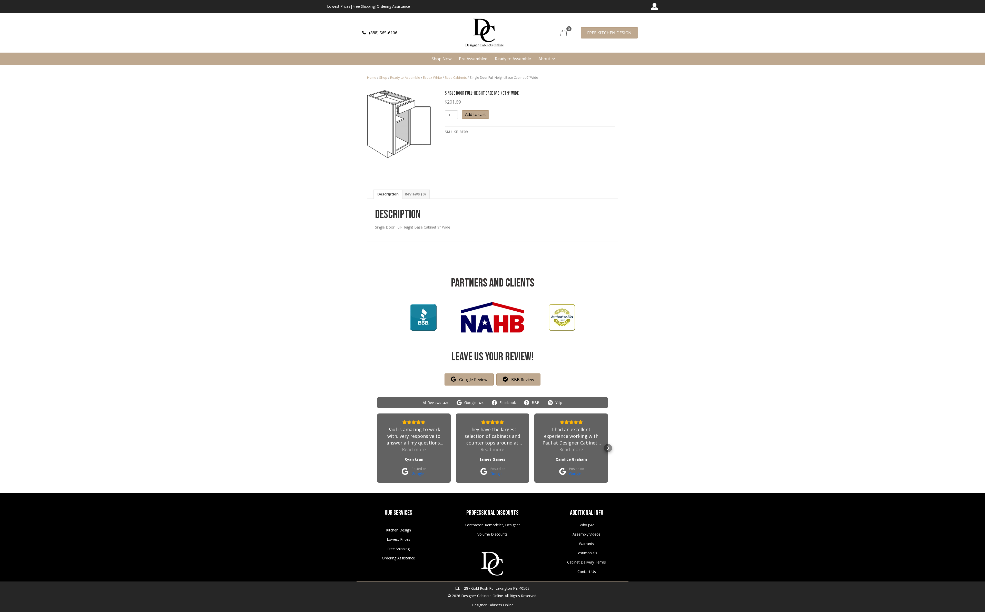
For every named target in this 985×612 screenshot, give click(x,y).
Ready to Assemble (513, 59)
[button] (379, 32)
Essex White (432, 77)
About (544, 59)
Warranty (586, 543)
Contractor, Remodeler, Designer (492, 524)
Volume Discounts (492, 534)
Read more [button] (414, 449)
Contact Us (586, 571)
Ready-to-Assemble (405, 77)
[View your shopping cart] (563, 32)
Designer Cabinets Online (493, 605)
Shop (383, 77)
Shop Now (441, 59)
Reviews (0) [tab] (415, 194)
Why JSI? (587, 524)
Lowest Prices (338, 6)
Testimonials (586, 552)
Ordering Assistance (393, 6)
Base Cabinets (456, 77)
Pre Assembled (473, 59)
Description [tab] (388, 194)
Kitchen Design (398, 530)
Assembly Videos (586, 534)
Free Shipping (363, 6)
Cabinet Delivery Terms (586, 562)
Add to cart (475, 114)
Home (371, 77)
